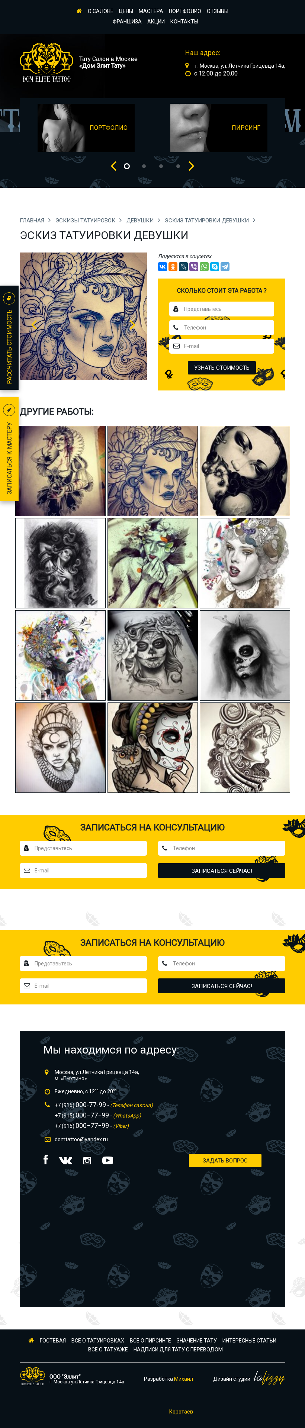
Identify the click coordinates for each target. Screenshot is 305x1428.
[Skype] (214, 266)
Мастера (151, 11)
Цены (126, 11)
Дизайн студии (232, 1379)
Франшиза (127, 22)
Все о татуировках (97, 1341)
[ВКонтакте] (162, 266)
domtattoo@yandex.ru (81, 1139)
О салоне (100, 11)
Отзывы (217, 11)
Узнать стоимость (222, 367)
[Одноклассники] (172, 266)
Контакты (184, 22)
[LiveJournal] (183, 266)
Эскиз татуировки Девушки (207, 220)
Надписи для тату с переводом (178, 1350)
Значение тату (197, 1341)
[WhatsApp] (204, 266)
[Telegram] (225, 266)
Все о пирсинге (150, 1341)
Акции (156, 22)
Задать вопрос (225, 1160)
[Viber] (193, 266)
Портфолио (185, 11)
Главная (33, 220)
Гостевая (53, 1341)
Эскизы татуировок (86, 220)
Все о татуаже (108, 1350)
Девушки (140, 220)
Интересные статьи (249, 1341)
